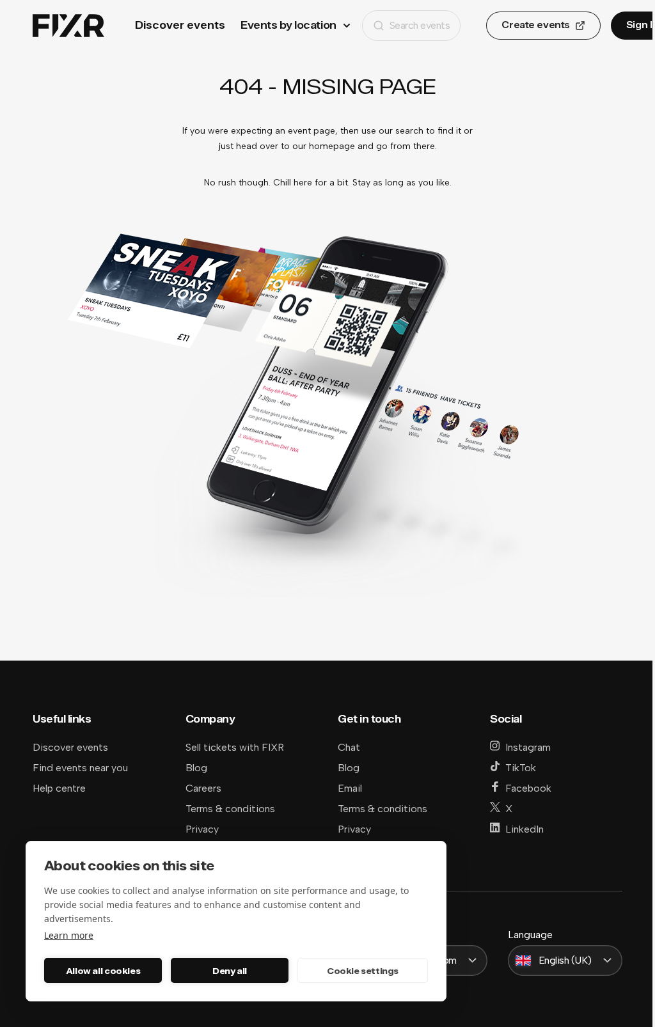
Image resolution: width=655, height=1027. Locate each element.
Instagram (528, 747)
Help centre (59, 788)
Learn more (68, 935)
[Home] (68, 25)
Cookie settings (363, 971)
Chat (349, 747)
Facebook (528, 788)
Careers (203, 788)
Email (350, 788)
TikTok (520, 768)
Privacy (202, 829)
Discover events (180, 25)
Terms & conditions (230, 809)
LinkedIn (524, 829)
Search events (420, 25)
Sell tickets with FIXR (234, 747)
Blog (196, 768)
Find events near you (80, 768)
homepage (332, 146)
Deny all (229, 971)
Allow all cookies (103, 971)
